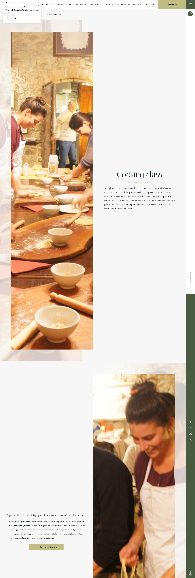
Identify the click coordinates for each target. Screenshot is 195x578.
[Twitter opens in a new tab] (190, 428)
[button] (152, 4)
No (14, 18)
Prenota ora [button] (172, 4)
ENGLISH (12, 9)
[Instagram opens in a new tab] (190, 440)
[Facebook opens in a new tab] (190, 422)
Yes (8, 18)
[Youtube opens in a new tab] (190, 434)
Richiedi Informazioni (49, 547)
